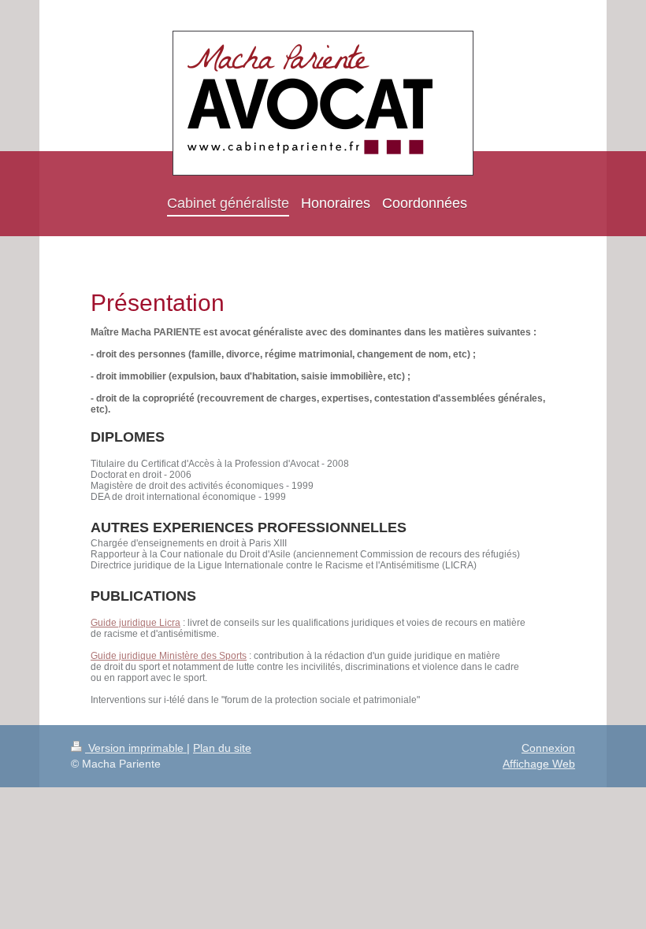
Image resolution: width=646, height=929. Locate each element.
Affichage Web (539, 763)
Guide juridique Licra (135, 622)
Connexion (548, 748)
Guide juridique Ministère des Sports (169, 655)
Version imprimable (136, 748)
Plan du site (222, 748)
